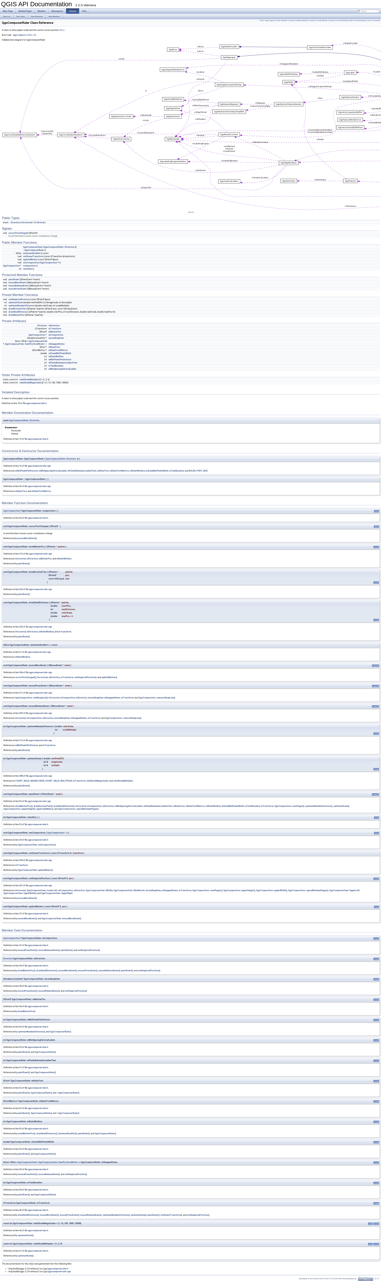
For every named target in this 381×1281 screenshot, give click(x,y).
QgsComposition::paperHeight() (19, 809)
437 (21, 885)
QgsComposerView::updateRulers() (35, 870)
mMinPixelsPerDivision (60, 359)
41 (20, 1251)
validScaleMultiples (29, 379)
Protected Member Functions (305, 21)
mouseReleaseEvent (18, 285)
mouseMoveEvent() (27, 538)
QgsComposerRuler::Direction (59, 247)
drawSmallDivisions (18, 312)
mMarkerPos (55, 332)
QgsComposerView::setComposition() (37, 845)
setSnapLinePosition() (85, 677)
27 (20, 913)
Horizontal (27, 222)
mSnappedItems (57, 344)
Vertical (40, 222)
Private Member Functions (326, 21)
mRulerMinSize (56, 356)
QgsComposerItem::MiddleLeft (129, 890)
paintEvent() (24, 563)
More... (63, 30)
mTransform (55, 328)
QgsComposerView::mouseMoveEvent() (61, 918)
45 (20, 486)
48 (20, 986)
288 (21, 776)
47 (20, 945)
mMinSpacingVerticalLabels (62, 369)
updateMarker (30, 259)
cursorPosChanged (18, 233)
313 (21, 740)
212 (21, 554)
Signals (272, 21)
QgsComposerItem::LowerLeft (42, 890)
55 (20, 1128)
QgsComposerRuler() (60, 1031)
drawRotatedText (17, 308)
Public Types (264, 21)
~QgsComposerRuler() (68, 1093)
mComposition (56, 335)
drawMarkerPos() (24, 806)
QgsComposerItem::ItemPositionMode (24, 344)
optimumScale (15, 302)
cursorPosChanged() (25, 677)
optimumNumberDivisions (21, 305)
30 (20, 518)
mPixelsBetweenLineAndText (63, 362)
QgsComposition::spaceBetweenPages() (78, 809)
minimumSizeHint (31, 253)
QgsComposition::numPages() (289, 806)
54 (20, 1149)
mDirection (54, 325)
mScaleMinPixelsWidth (60, 353)
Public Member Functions (285, 21)
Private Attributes (342, 21)
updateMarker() (109, 677)
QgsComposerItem (37, 341)
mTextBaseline (56, 366)
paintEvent (13, 279)
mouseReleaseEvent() (49, 950)
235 (21, 627)
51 (20, 652)
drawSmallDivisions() (64, 806)
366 (21, 672)
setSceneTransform (33, 256)
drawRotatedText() (43, 806)
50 (20, 1169)
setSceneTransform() (171, 1215)
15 (20, 439)
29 (20, 840)
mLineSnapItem (56, 338)
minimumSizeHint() (67, 1133)
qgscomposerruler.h (24, 35)
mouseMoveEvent (17, 282)
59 (20, 1047)
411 (21, 693)
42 (20, 1230)
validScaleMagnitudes (30, 382)
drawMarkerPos (16, 315)
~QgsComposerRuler (33, 250)
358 (21, 860)
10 (19, 403)
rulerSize (27, 269)
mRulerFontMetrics (58, 350)
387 (21, 713)
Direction (15, 222)
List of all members (373, 21)
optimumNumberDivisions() (318, 806)
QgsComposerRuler (33, 247)
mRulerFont (54, 347)
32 (20, 824)
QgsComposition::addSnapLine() (31, 697)
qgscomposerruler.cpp (39, 466)
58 (20, 1190)
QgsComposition (48, 262)
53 (20, 1108)
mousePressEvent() (27, 950)
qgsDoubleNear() (44, 809)
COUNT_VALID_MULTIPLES (58, 781)
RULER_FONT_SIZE (198, 471)
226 (21, 589)
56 (20, 801)
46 (20, 1006)
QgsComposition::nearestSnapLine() (157, 697)
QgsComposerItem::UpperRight (57, 893)
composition (29, 266)
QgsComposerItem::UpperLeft (344, 890)
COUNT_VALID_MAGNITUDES (29, 781)
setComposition (31, 262)
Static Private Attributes (357, 21)
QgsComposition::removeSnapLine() (123, 718)
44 (20, 965)
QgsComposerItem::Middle (99, 890)
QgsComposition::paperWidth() (271, 890)
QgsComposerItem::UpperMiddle (19, 893)
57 (20, 1067)
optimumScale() (341, 806)
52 (20, 1088)
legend (191, 212)
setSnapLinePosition (18, 299)
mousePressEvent (17, 289)
